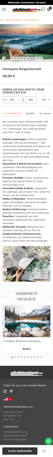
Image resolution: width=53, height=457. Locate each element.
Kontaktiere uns (12, 415)
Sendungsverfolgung (15, 431)
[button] (12, 58)
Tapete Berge (30, 20)
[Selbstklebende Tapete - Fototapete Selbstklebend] (26, 10)
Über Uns (9, 419)
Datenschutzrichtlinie (15, 435)
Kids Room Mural (13, 411)
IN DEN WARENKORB (20, 451)
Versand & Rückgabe (15, 439)
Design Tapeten (13, 20)
